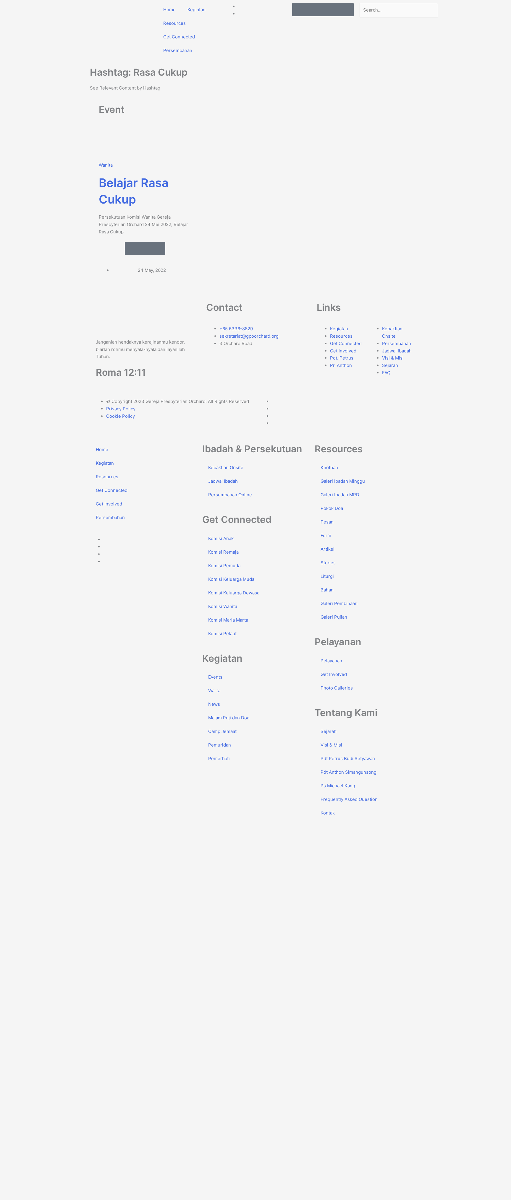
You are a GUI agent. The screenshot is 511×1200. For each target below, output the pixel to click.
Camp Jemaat (222, 731)
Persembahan (177, 50)
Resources (174, 23)
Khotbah (329, 467)
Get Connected (179, 37)
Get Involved (109, 504)
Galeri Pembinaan (339, 603)
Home (169, 9)
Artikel (327, 549)
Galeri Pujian (334, 617)
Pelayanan (331, 661)
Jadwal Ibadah (223, 481)
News (214, 704)
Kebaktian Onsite (225, 467)
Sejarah (329, 731)
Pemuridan (219, 745)
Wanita (106, 165)
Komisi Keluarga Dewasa (233, 593)
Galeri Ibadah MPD (340, 494)
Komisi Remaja (223, 552)
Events (215, 677)
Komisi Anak (221, 538)
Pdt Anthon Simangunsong (348, 772)
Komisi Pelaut (222, 633)
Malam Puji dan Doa (228, 718)
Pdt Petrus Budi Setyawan (348, 758)
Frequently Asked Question (349, 799)
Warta (214, 690)
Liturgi (327, 576)
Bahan (327, 590)
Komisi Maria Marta (228, 620)
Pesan (327, 522)
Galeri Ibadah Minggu (343, 481)
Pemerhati (219, 758)
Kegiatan (196, 9)
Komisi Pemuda (224, 565)
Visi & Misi (331, 745)
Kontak (328, 813)
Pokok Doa (332, 508)
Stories (328, 562)
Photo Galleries (337, 688)
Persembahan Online (230, 494)
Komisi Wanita (222, 606)
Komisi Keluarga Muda (231, 579)
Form (326, 535)
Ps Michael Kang (338, 785)
